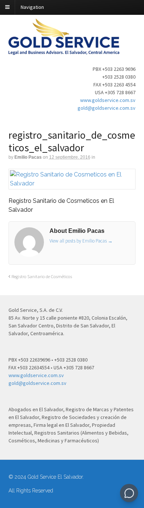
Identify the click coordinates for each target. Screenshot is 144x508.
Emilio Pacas (28, 157)
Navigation (32, 7)
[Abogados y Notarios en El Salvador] (63, 50)
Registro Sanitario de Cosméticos (41, 276)
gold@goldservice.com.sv (107, 108)
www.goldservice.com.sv (108, 100)
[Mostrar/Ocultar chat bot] (129, 493)
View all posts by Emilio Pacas (81, 241)
